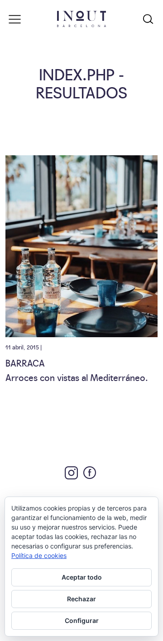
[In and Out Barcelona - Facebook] (89, 472)
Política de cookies (39, 555)
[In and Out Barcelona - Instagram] (71, 472)
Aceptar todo (82, 577)
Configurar (82, 620)
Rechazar (81, 599)
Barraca (25, 362)
